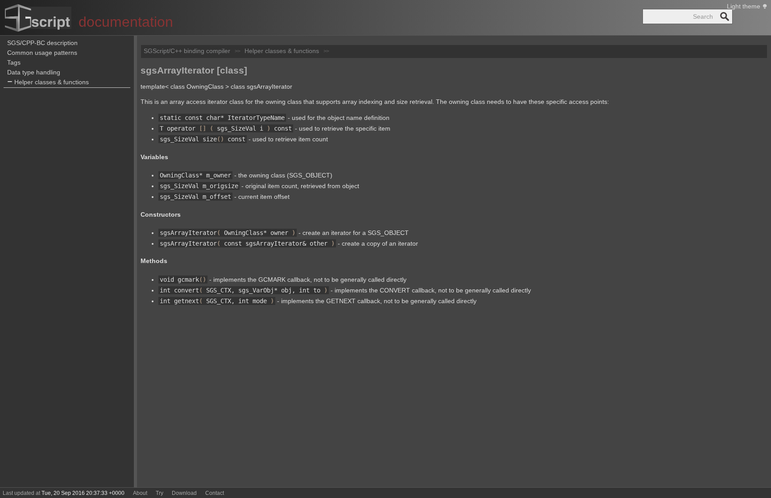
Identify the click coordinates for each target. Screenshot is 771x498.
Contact (214, 493)
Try (159, 493)
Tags (14, 62)
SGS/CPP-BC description (42, 42)
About (140, 493)
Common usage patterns (42, 52)
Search (724, 16)
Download (184, 493)
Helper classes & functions (51, 82)
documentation (126, 22)
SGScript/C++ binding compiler (187, 50)
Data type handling (33, 72)
